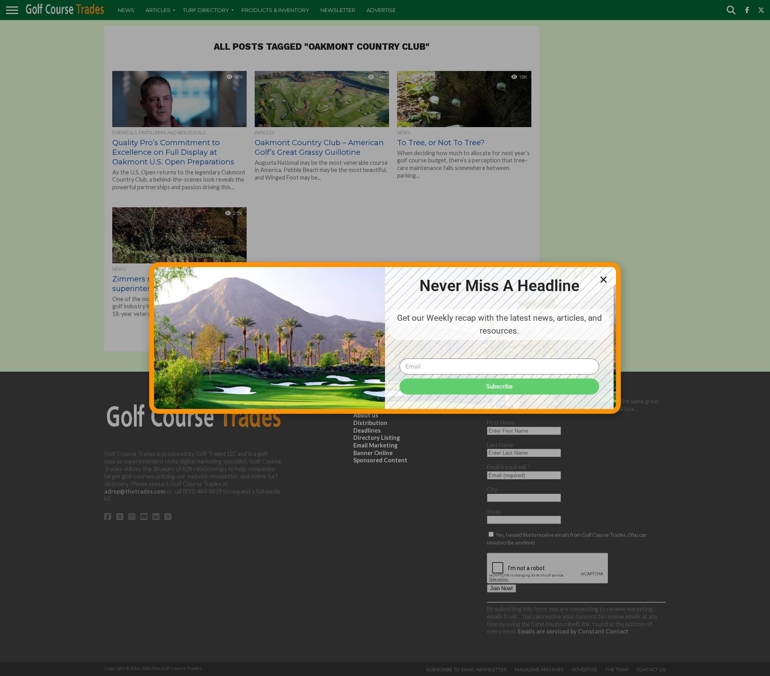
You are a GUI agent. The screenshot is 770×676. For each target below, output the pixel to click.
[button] (603, 279)
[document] (385, 338)
